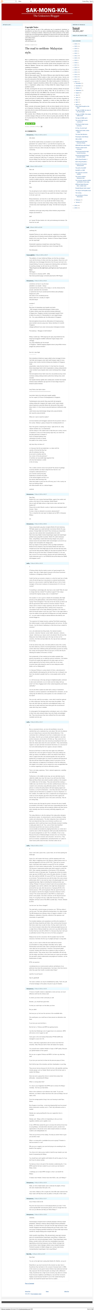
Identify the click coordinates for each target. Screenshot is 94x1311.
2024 (75, 48)
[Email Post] (41, 126)
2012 (75, 76)
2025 (75, 46)
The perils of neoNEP (80, 168)
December (78, 83)
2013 (75, 74)
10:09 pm (38, 126)
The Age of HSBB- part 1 (81, 118)
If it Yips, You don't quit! (81, 128)
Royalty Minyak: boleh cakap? (82, 188)
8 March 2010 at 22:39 (36, 166)
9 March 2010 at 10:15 (37, 563)
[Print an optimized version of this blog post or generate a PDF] (30, 124)
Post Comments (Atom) (36, 1293)
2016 (75, 67)
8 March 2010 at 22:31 (41, 135)
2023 (75, 51)
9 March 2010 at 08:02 (41, 524)
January (78, 202)
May (77, 100)
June (77, 97)
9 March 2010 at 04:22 (41, 280)
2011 (75, 79)
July (77, 95)
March (77, 104)
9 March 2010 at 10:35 (41, 1182)
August (77, 92)
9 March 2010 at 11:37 (41, 1198)
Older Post (66, 1291)
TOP (92, 1309)
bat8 (28, 166)
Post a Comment (29, 1283)
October (78, 88)
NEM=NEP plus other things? (82, 145)
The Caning (78, 193)
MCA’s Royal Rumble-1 (81, 161)
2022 (75, 53)
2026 (75, 44)
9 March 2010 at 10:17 (37, 722)
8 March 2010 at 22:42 (36, 227)
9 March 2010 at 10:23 (37, 845)
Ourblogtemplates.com (24, 1309)
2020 (75, 58)
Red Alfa (29, 1254)
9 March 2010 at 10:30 (41, 988)
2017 (75, 65)
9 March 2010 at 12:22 (41, 1214)
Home (47, 1291)
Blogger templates (6, 1309)
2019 (75, 60)
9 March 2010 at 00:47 (42, 255)
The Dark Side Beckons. (81, 134)
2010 (75, 81)
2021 (75, 55)
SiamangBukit (31, 255)
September (78, 90)
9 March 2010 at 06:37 (41, 494)
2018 (75, 62)
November (78, 85)
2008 (75, 208)
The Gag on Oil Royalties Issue (83, 190)
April (77, 102)
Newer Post (27, 1291)
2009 (75, 205)
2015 (75, 69)
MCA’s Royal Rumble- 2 (81, 159)
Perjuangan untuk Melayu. (82, 136)
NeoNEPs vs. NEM (80, 170)
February (78, 200)
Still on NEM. (78, 139)
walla (28, 563)
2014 (75, 72)
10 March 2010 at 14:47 (38, 1254)
